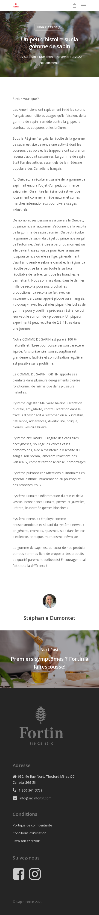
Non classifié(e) (49, 27)
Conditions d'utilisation (29, 833)
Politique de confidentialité (32, 825)
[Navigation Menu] (83, 5)
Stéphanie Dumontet (38, 57)
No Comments (49, 63)
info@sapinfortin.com (36, 798)
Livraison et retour (26, 841)
